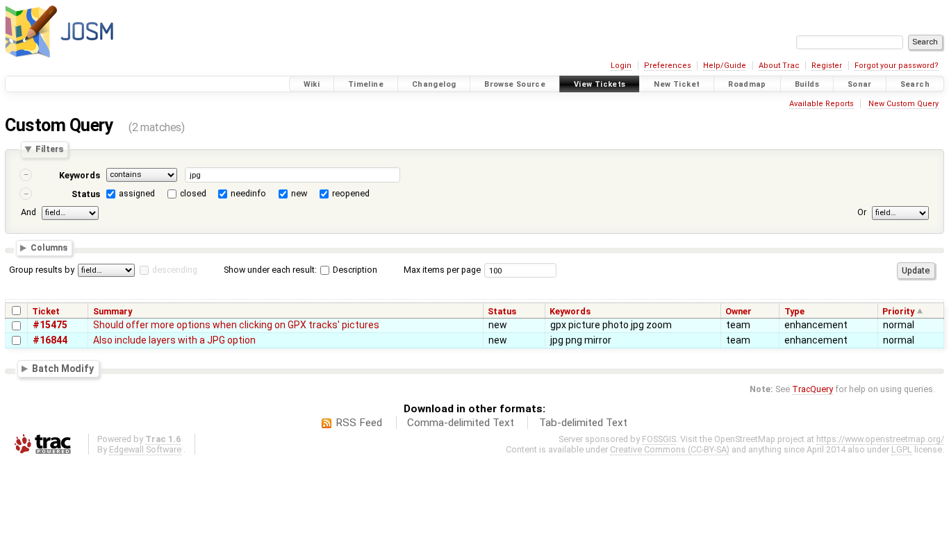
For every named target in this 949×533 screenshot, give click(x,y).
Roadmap (747, 84)
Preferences (667, 65)
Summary (112, 311)
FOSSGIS (659, 439)
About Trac (779, 65)
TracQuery (812, 389)
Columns (49, 248)
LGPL (901, 449)
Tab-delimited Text (583, 422)
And (28, 212)
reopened (351, 193)
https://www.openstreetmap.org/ (880, 439)
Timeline (365, 84)
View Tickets (600, 84)
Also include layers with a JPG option (174, 340)
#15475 (50, 324)
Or (861, 212)
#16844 (50, 340)
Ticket (46, 311)
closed (193, 193)
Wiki (312, 84)
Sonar (860, 84)
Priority (898, 311)
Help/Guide (724, 65)
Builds (807, 84)
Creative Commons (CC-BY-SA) (669, 449)
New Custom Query (903, 103)
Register (826, 65)
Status (86, 194)
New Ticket (677, 84)
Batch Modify (63, 368)
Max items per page (442, 269)
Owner (738, 311)
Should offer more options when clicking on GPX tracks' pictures (236, 324)
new (299, 193)
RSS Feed (359, 422)
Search (915, 84)
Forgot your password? (897, 65)
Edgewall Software (145, 449)
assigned (137, 193)
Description (354, 269)
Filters (49, 149)
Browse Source (514, 84)
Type (794, 311)
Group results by (41, 269)
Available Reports (821, 103)
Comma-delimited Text (460, 422)
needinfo (248, 193)
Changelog (434, 84)
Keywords (79, 175)
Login (621, 65)
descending (174, 269)
